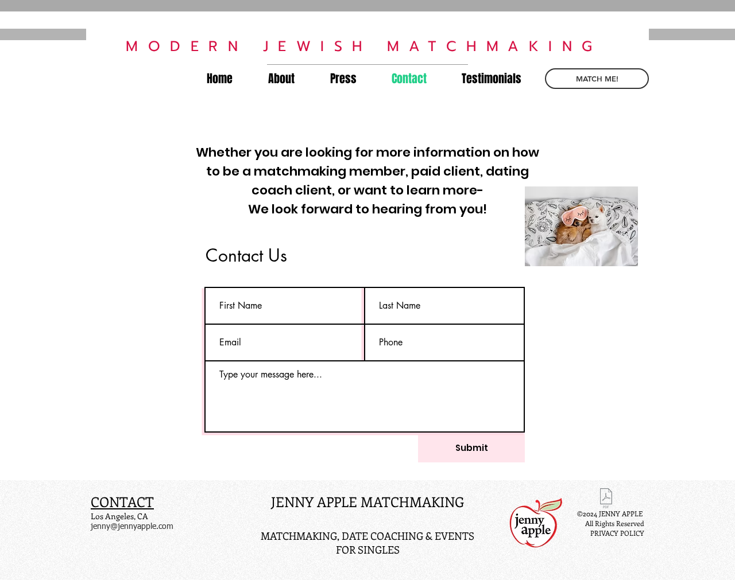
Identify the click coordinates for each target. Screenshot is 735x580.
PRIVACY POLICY (617, 533)
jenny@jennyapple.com (132, 527)
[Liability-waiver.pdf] (606, 499)
